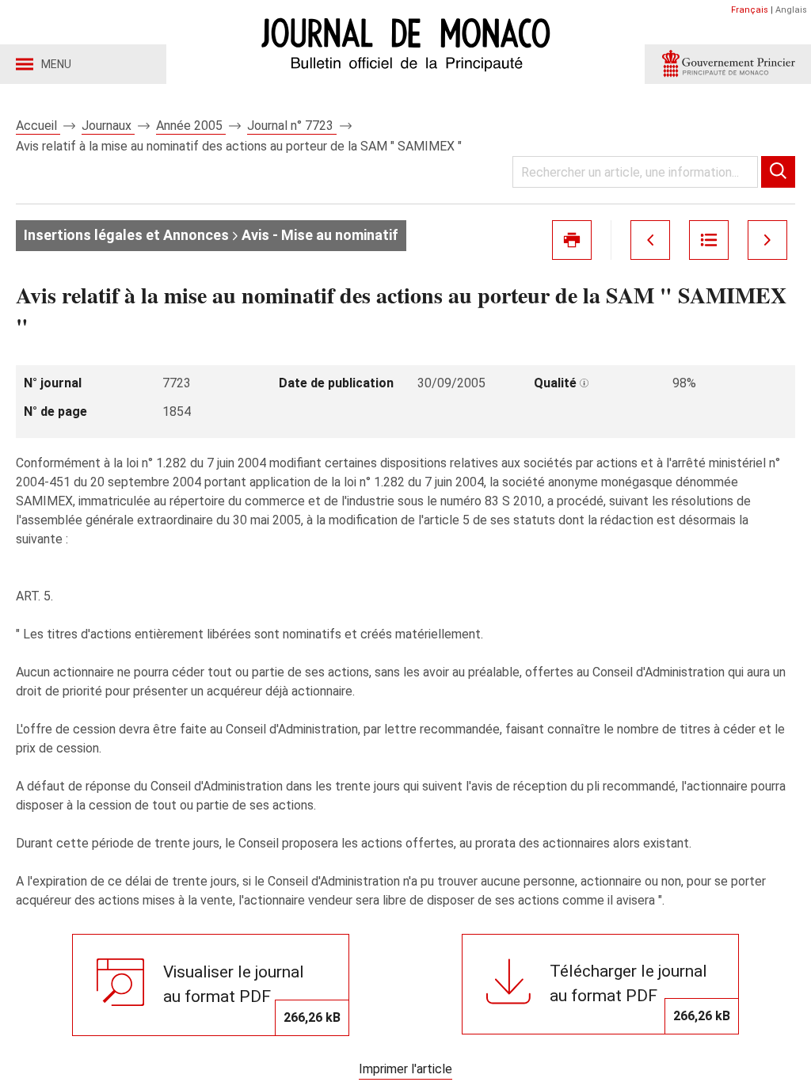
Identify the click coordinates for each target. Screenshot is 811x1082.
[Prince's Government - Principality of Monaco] (728, 64)
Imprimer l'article (405, 1068)
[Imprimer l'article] (572, 240)
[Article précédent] (650, 240)
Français (749, 10)
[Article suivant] (767, 240)
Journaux (108, 125)
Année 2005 (191, 125)
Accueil (38, 125)
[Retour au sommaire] (709, 240)
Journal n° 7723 (292, 125)
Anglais (791, 10)
